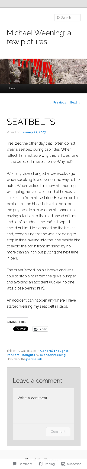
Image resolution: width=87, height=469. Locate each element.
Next (75, 102)
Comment (58, 431)
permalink (34, 359)
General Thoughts (54, 351)
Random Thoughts (21, 355)
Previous (58, 102)
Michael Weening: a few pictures (39, 37)
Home (11, 88)
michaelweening (53, 355)
